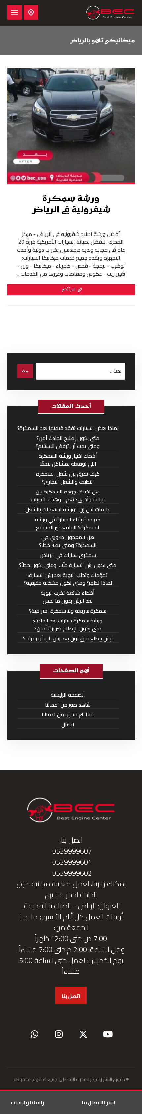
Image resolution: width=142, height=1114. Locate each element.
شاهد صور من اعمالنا (68, 705)
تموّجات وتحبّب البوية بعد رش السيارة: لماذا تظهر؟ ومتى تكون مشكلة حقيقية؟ (68, 579)
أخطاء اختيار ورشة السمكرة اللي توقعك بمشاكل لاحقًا (68, 460)
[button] (14, 12)
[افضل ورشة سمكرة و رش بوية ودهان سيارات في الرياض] (110, 13)
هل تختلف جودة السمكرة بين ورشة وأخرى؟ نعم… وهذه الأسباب (68, 496)
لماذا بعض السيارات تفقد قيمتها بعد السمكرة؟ (68, 428)
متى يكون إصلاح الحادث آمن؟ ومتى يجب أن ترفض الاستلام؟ (68, 442)
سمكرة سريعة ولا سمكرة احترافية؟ (67, 611)
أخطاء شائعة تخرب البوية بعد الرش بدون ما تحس (68, 597)
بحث (25, 371)
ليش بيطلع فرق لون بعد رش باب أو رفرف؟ (68, 638)
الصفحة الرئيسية (68, 695)
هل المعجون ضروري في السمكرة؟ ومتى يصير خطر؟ (68, 541)
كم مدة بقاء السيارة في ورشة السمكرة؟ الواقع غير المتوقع (67, 523)
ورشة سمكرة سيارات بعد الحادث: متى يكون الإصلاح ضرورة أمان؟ (67, 625)
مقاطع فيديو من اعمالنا (68, 714)
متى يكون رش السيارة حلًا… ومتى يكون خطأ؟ (67, 565)
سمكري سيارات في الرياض (68, 555)
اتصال (67, 724)
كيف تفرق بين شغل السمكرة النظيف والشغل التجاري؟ (68, 478)
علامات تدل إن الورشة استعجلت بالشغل (67, 509)
